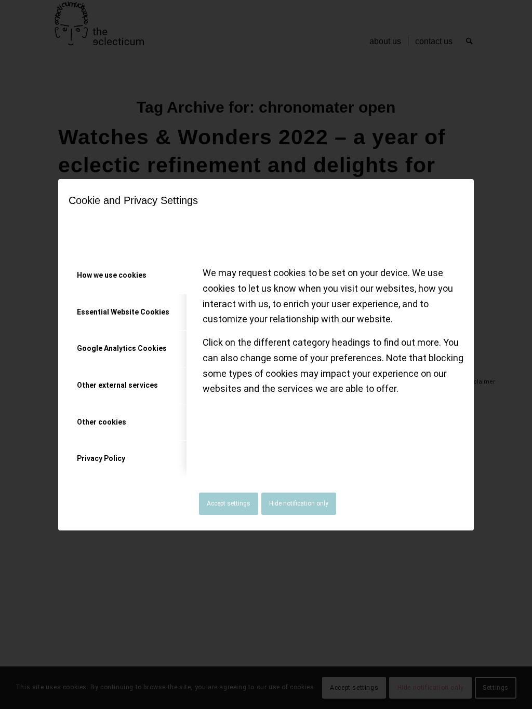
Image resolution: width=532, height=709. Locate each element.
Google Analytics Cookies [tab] (122, 348)
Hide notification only (298, 503)
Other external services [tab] (117, 385)
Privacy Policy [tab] (101, 458)
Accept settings (228, 503)
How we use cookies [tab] (112, 275)
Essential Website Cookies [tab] (123, 312)
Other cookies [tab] (101, 422)
